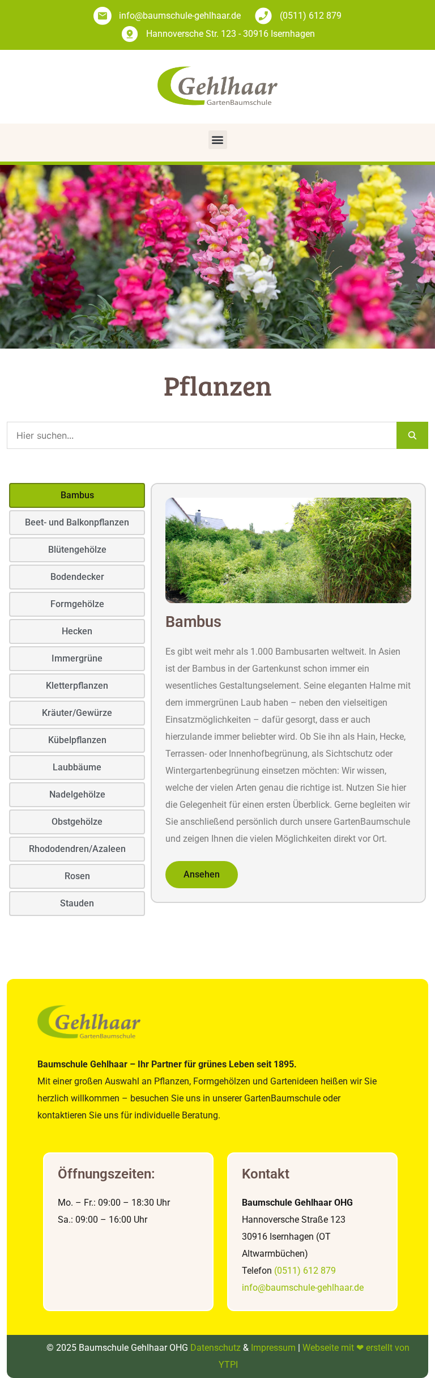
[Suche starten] (412, 435)
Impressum (273, 1347)
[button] (217, 139)
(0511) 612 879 (305, 1270)
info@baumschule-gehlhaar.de (303, 1287)
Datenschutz (215, 1347)
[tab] (77, 495)
